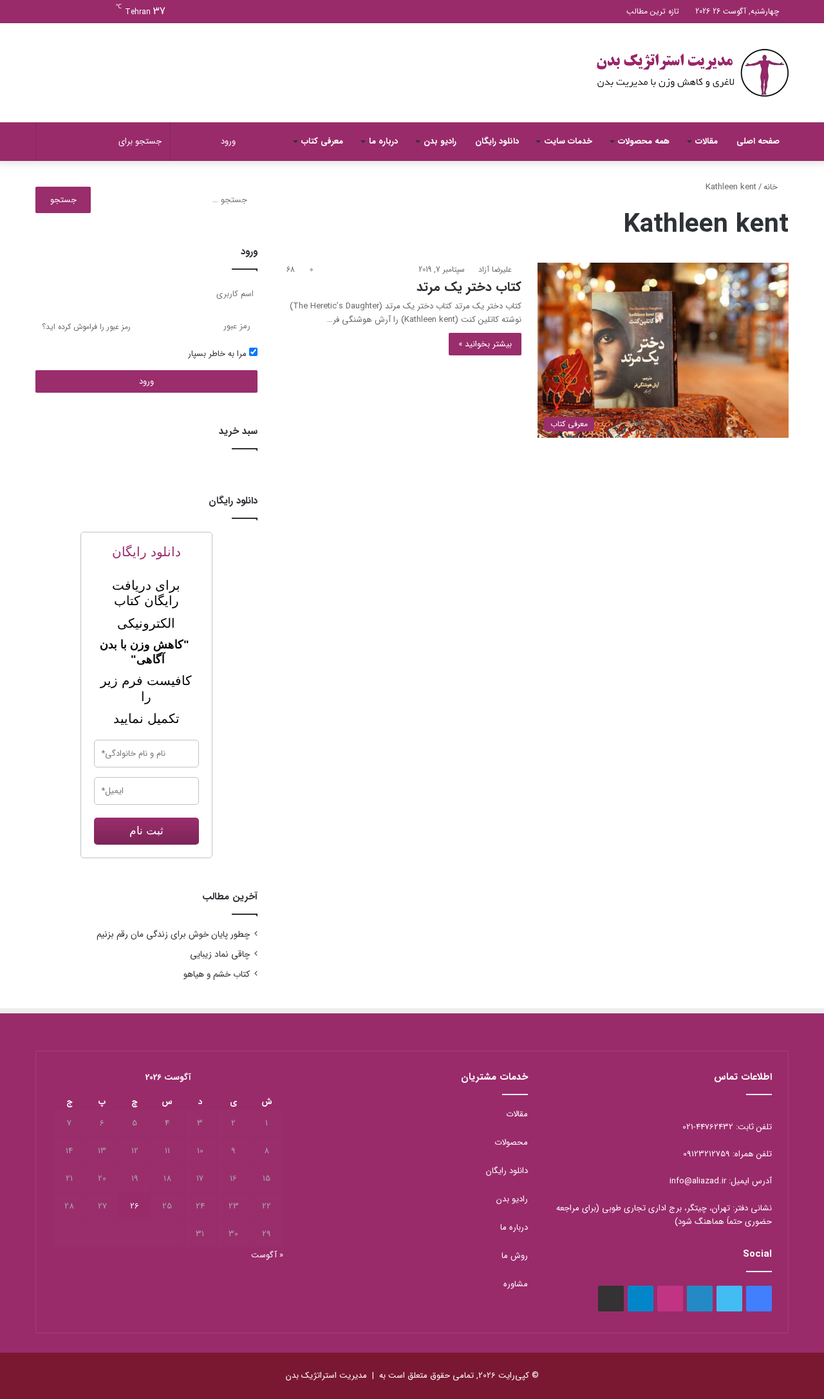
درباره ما (383, 141)
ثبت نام (146, 831)
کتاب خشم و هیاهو (216, 974)
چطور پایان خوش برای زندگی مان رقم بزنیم (173, 934)
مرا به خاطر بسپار (218, 354)
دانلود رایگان (497, 141)
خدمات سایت (568, 141)
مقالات (706, 141)
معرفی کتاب (322, 141)
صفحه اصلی (758, 141)
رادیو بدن (440, 141)
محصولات (511, 1142)
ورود (146, 381)
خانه (771, 187)
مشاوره (515, 1284)
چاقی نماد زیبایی (220, 954)
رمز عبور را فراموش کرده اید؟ (86, 327)
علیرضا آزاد (495, 269)
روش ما (514, 1256)
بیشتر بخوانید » (485, 344)
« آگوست (267, 1255)
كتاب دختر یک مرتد (469, 287)
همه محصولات (644, 141)
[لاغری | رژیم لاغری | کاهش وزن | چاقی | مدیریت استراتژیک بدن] (692, 73)
